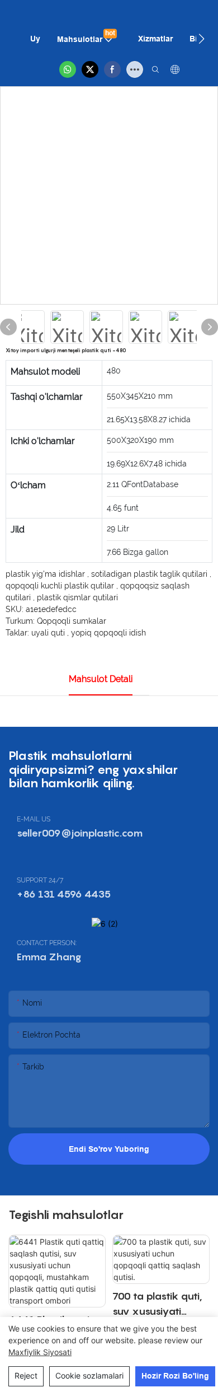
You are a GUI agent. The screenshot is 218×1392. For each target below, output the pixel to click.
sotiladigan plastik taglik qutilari (150, 573)
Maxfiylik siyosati (40, 1352)
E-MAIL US (33, 819)
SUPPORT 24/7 (40, 880)
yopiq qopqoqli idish (108, 632)
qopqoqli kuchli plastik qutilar (61, 585)
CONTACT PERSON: (47, 943)
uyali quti (49, 632)
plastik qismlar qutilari (77, 597)
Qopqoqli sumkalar (71, 620)
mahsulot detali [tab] (100, 679)
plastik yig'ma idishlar (46, 573)
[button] (201, 39)
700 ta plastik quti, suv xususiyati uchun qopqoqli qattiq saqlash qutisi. (157, 1304)
